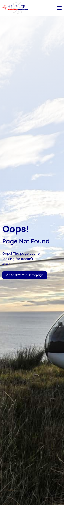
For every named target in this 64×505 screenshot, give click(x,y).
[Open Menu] (59, 8)
